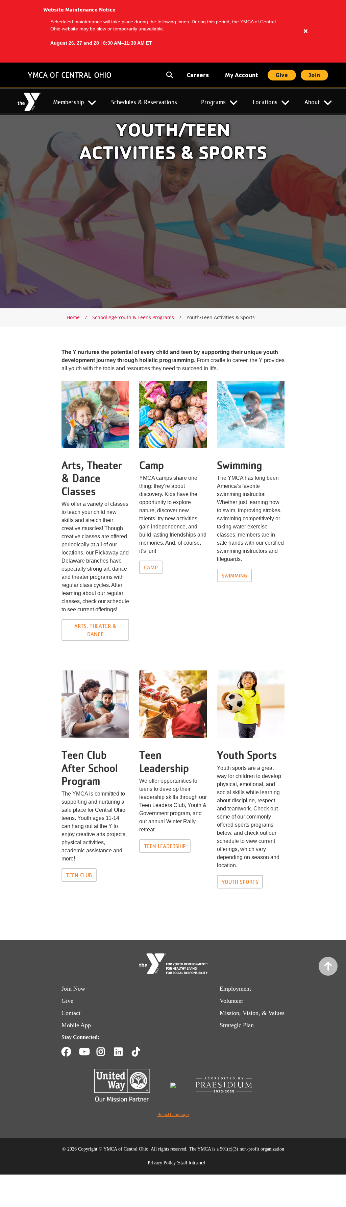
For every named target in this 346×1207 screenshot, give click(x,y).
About (312, 101)
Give (282, 75)
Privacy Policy (162, 1162)
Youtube (84, 1052)
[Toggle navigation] (170, 75)
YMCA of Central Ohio (70, 75)
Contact (70, 1013)
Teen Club (79, 875)
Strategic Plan (237, 1025)
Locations (265, 101)
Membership (68, 101)
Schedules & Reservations (144, 101)
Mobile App (76, 1025)
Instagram (105, 1052)
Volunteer (231, 1000)
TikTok (140, 1052)
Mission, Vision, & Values (252, 1013)
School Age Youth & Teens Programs (133, 317)
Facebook (66, 1052)
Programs (213, 101)
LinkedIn (123, 1052)
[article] (173, 31)
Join (314, 75)
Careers (198, 75)
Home (29, 102)
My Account (241, 75)
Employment (235, 988)
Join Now (73, 988)
